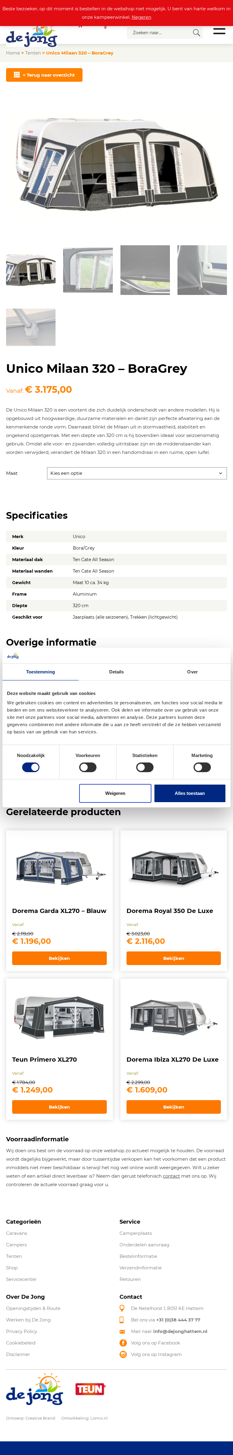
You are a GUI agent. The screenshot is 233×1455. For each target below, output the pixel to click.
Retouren (130, 1279)
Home (13, 53)
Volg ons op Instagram (156, 1354)
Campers (16, 1245)
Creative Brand (40, 1418)
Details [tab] (116, 671)
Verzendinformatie (141, 1268)
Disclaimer (18, 1354)
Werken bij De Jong (28, 1320)
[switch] (87, 767)
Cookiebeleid (20, 1343)
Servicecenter (21, 1279)
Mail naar (169, 1331)
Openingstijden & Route (33, 1308)
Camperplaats (136, 1233)
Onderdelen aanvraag (144, 1245)
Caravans (16, 1233)
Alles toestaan (190, 793)
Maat (12, 473)
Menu (219, 29)
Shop (12, 1268)
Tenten (33, 53)
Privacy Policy (21, 1331)
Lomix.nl (99, 1418)
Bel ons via (165, 1320)
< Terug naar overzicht (49, 75)
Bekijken (59, 958)
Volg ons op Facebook (155, 1343)
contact (171, 1176)
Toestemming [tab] (40, 671)
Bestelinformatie (138, 1256)
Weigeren (115, 793)
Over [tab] (192, 671)
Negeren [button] (141, 17)
